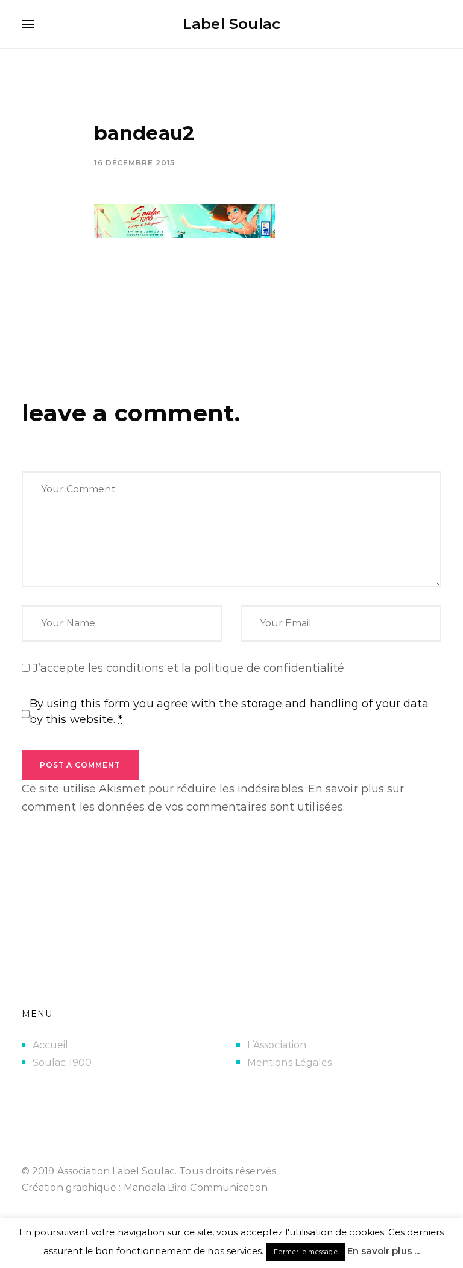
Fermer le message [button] (305, 1251)
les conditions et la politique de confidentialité (216, 668)
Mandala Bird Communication (196, 1187)
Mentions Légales (289, 1062)
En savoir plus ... (383, 1251)
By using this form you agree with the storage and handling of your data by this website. (229, 711)
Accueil (51, 1045)
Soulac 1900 (62, 1062)
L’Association (276, 1045)
